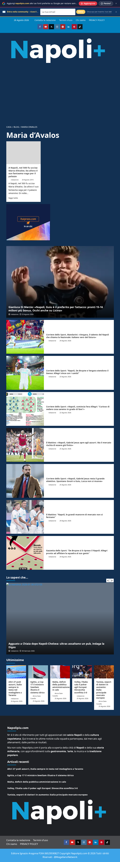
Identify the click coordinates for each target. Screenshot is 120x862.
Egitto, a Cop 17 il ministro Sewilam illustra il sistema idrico (37, 687)
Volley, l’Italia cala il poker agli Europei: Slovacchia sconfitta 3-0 (81, 687)
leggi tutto (13, 198)
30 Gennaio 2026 (28, 651)
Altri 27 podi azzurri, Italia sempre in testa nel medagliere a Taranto (15, 688)
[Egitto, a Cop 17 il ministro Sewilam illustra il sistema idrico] (38, 671)
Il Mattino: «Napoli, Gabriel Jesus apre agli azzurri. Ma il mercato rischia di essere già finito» (78, 444)
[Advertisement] (60, 92)
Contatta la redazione (45, 20)
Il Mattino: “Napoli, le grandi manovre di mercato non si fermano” (74, 516)
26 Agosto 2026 (16, 701)
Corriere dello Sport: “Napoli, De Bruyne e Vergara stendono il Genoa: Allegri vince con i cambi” (77, 372)
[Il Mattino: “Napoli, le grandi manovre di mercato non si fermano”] (25, 517)
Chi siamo (80, 20)
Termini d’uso (65, 20)
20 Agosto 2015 (28, 180)
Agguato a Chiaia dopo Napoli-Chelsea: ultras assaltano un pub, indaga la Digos (56, 645)
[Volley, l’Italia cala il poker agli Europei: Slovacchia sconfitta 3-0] (82, 671)
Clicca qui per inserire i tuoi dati (99, 12)
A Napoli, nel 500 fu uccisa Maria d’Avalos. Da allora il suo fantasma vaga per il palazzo (23, 172)
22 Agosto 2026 (65, 412)
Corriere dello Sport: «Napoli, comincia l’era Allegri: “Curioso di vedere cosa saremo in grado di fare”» (77, 408)
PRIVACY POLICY (97, 20)
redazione (14, 180)
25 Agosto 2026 (28, 314)
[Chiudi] (116, 3)
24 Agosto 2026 (65, 341)
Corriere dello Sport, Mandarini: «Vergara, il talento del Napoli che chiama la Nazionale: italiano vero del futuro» (77, 336)
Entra (80, 12)
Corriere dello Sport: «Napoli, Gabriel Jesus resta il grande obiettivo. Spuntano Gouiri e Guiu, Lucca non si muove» (75, 480)
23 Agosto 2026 (65, 376)
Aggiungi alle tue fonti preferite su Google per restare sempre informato (47, 3)
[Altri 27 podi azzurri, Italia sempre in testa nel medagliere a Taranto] (16, 671)
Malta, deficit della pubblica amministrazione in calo (61, 685)
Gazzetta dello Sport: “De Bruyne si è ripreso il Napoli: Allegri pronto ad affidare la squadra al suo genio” (76, 552)
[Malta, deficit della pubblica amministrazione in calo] (60, 671)
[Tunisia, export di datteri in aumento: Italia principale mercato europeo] (104, 671)
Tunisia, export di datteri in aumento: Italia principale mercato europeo (47, 794)
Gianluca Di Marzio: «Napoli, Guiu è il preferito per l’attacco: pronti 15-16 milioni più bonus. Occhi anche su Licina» (55, 308)
